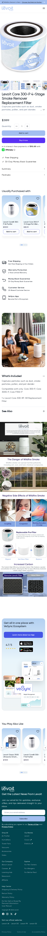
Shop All (5, 833)
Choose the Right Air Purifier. (32, 2)
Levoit (26, 836)
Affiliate (5, 880)
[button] (22, 244)
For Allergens (29, 868)
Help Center (6, 886)
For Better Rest (30, 872)
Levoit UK (5, 923)
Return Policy (7, 893)
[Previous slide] (2, 748)
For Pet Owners (30, 865)
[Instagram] (7, 914)
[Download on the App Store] (26, 643)
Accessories (6, 851)
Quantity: (6, 126)
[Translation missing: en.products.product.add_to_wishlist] (17, 198)
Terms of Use (21, 932)
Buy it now (23, 140)
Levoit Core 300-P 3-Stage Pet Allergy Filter (32, 224)
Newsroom (6, 876)
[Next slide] (45, 748)
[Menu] (43, 8)
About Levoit (7, 865)
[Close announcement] (44, 2)
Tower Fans (6, 843)
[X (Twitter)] (11, 914)
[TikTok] (15, 914)
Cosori (27, 840)
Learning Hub (7, 872)
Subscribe (23, 819)
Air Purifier (6, 836)
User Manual (7, 906)
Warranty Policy (8, 897)
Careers (5, 868)
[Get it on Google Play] (26, 649)
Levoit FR (24, 923)
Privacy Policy (6, 932)
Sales (4, 855)
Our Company (7, 861)
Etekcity (27, 843)
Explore (27, 861)
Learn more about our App (23, 635)
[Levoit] (8, 789)
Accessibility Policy (38, 932)
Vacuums (5, 847)
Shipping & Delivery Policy (12, 889)
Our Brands (28, 833)
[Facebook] (3, 914)
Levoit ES (33, 923)
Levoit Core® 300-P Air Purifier (11, 223)
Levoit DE (15, 923)
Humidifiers (6, 840)
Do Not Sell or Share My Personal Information (11, 902)
